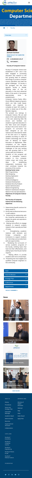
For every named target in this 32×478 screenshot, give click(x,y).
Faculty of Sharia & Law (9, 452)
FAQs (19, 413)
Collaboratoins (9, 428)
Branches (7, 421)
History (7, 402)
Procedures (8, 405)
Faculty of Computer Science (7, 443)
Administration (9, 418)
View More (16, 391)
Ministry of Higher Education (21, 403)
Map (19, 410)
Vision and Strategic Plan (9, 408)
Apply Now (21, 418)
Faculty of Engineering (8, 448)
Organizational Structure (9, 424)
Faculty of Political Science (9, 456)
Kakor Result (21, 416)
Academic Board (9, 416)
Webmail (20, 408)
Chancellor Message (8, 412)
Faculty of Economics (8, 438)
